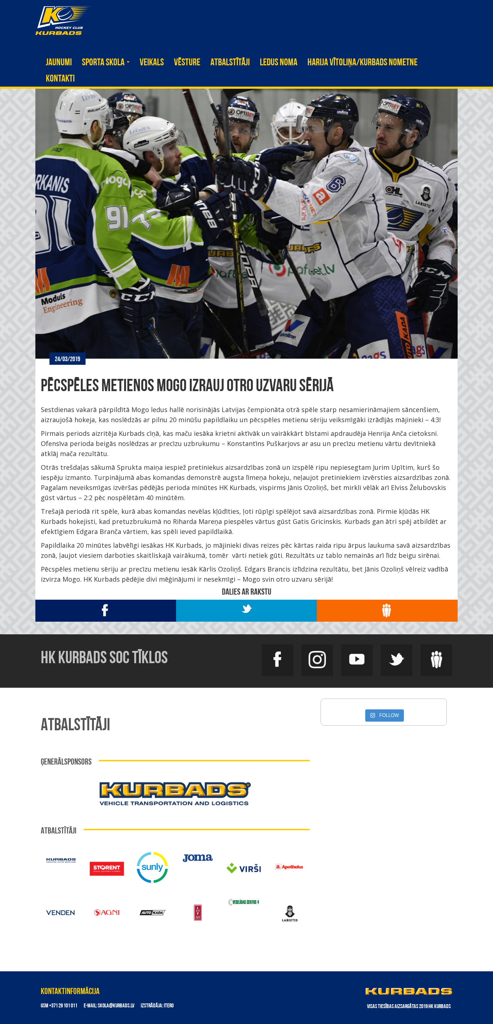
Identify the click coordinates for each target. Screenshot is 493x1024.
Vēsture (187, 63)
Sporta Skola (104, 63)
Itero (169, 1006)
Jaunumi (59, 63)
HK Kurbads (62, 20)
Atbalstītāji (230, 63)
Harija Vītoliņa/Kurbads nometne (362, 63)
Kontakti (60, 79)
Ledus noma (278, 63)
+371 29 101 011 (63, 1006)
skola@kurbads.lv (116, 1006)
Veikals (152, 63)
